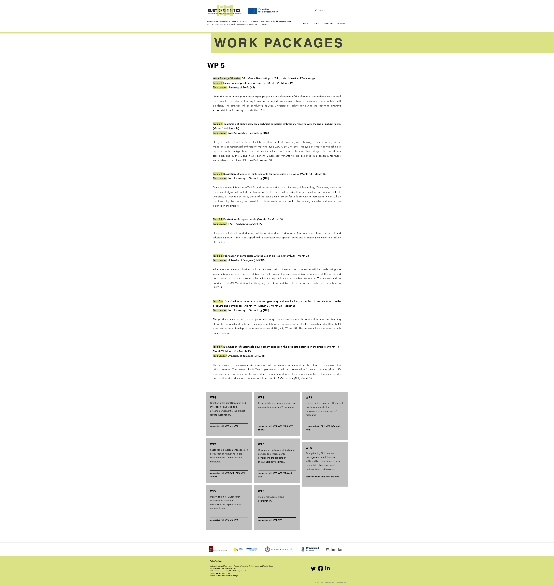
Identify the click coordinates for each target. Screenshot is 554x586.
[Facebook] (320, 568)
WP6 (243, 473)
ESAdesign (327, 582)
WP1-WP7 (277, 520)
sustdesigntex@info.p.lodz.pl (227, 576)
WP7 (216, 476)
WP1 (227, 473)
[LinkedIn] (327, 568)
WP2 (227, 426)
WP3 (232, 473)
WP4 (236, 426)
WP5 (238, 473)
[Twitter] (313, 568)
